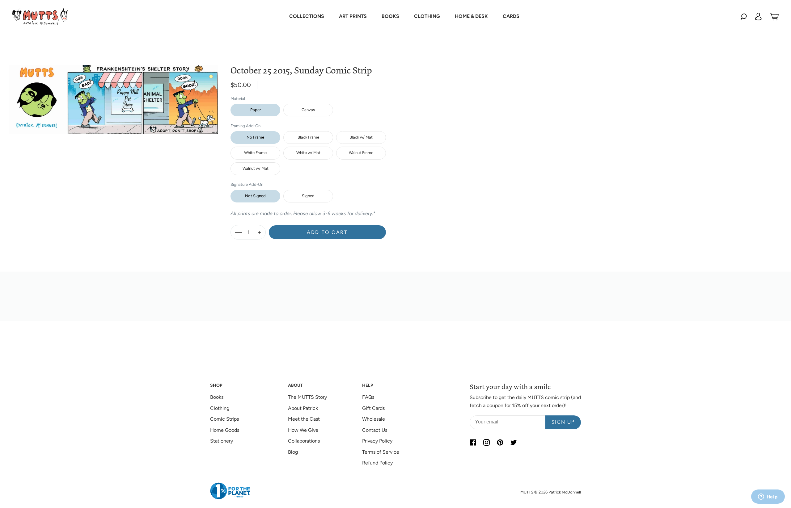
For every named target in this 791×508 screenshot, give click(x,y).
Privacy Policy (377, 441)
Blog (293, 452)
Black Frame (308, 137)
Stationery (221, 441)
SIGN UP (563, 422)
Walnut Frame (361, 152)
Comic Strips (224, 419)
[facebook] (473, 442)
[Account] (758, 16)
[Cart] (774, 16)
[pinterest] (500, 442)
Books (216, 397)
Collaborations (304, 441)
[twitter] (513, 442)
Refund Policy (377, 463)
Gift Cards (373, 408)
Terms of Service (380, 452)
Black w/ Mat (361, 137)
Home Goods (224, 430)
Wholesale (373, 419)
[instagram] (486, 442)
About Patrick (303, 408)
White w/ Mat (308, 152)
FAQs (368, 397)
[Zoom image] (113, 94)
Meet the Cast (304, 419)
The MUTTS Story (307, 397)
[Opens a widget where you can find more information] (768, 497)
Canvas (308, 109)
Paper (255, 109)
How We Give (303, 430)
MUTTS (526, 492)
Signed (308, 196)
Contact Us (374, 430)
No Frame (255, 137)
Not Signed (255, 196)
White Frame (255, 152)
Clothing (219, 408)
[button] (306, 16)
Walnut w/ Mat (256, 168)
